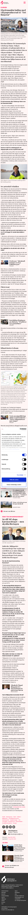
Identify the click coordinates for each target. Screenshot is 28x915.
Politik (3, 816)
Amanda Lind (11, 821)
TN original (4, 821)
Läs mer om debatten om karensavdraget (12, 866)
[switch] (24, 459)
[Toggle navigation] (25, 2)
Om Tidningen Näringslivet (20, 900)
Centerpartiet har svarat (19, 807)
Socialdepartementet (14, 818)
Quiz (2, 903)
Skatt (14, 816)
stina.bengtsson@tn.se (16, 834)
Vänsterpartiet (5, 820)
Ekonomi (3, 894)
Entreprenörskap (5, 895)
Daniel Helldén (19, 821)
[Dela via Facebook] (3, 827)
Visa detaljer (20, 475)
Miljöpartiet (5, 818)
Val (19, 820)
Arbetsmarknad (4, 890)
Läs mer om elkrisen (9, 511)
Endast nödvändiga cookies (14, 484)
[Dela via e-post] (13, 827)
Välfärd (19, 816)
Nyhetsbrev (17, 892)
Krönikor (3, 902)
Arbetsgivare (9, 816)
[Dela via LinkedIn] (10, 827)
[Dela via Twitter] (7, 827)
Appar (16, 890)
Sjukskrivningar (14, 820)
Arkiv (16, 894)
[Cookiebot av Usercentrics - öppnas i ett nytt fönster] (20, 429)
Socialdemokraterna (7, 823)
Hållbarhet (3, 899)
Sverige (15, 823)
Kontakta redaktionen (19, 895)
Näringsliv (3, 892)
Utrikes (3, 900)
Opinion (3, 897)
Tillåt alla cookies (14, 479)
